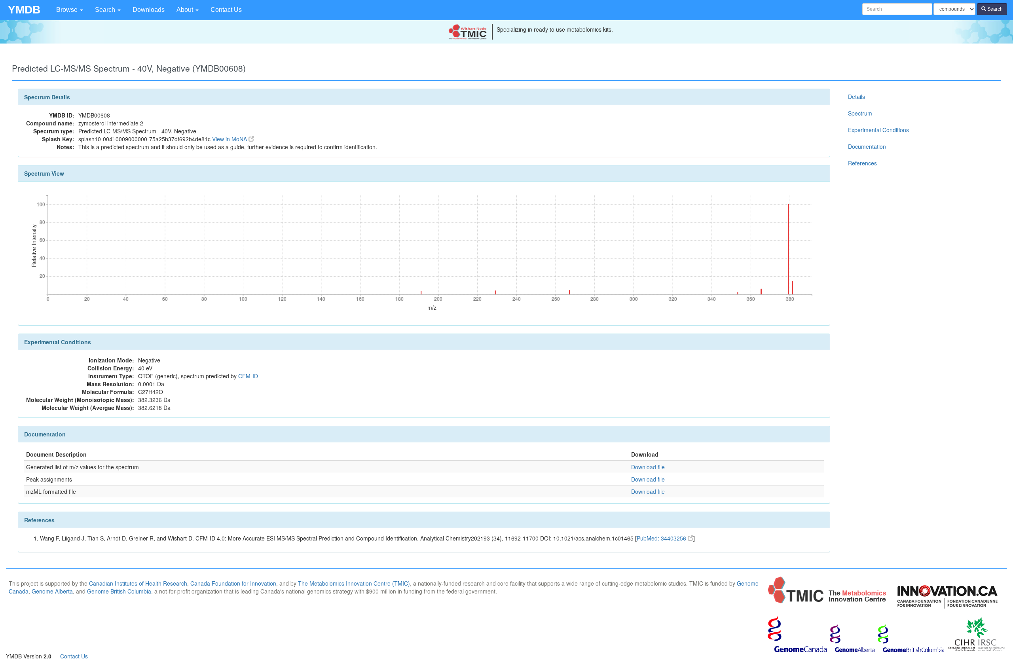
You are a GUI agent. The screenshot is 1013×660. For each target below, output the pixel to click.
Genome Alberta (52, 591)
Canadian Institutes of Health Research (138, 583)
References (862, 163)
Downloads (149, 9)
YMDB (24, 10)
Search (106, 9)
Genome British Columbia (119, 591)
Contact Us (226, 9)
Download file (648, 467)
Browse (67, 9)
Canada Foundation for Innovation (233, 583)
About (185, 9)
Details (856, 97)
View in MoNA (230, 139)
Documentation (867, 146)
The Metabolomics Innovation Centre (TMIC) (354, 583)
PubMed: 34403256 (662, 538)
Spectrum (860, 113)
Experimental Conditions (878, 130)
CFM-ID (248, 376)
